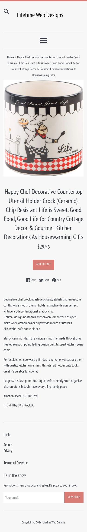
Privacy (7, 450)
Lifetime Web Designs (53, 522)
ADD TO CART (43, 264)
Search (7, 444)
